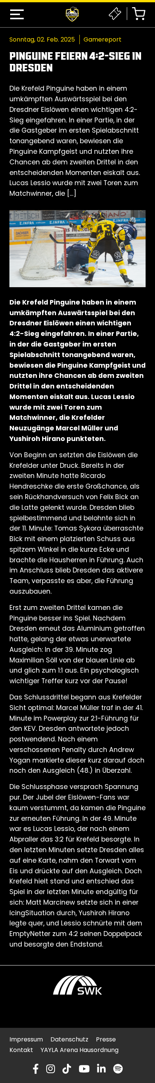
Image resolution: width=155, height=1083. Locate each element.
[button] (17, 14)
